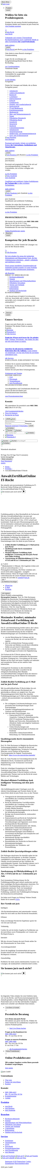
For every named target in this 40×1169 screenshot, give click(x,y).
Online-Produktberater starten (15, 231)
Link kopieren (6, 593)
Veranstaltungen (10, 1142)
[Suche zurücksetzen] (30, 433)
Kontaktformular (10, 1096)
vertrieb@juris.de (23, 578)
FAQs (17, 899)
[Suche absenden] (18, 430)
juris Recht (8, 1106)
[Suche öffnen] (9, 430)
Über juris (8, 1080)
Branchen (5, 1114)
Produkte (5, 1102)
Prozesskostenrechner (12, 1148)
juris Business (9, 1108)
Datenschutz (21, 1161)
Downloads (9, 1146)
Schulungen (9, 1140)
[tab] (20, 683)
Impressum (8, 1161)
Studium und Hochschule (13, 1132)
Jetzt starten (9, 1068)
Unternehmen (9, 1128)
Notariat (8, 1121)
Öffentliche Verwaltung (13, 1124)
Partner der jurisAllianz (13, 1082)
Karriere (8, 1084)
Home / (8, 467)
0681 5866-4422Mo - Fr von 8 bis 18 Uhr (13, 1093)
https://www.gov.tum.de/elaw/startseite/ (22, 755)
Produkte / (8, 469)
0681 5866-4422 (10, 1034)
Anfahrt (7, 1098)
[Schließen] (10, 428)
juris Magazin (9, 1152)
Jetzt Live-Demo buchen (17, 1028)
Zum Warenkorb (6, 461)
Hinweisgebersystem (22, 1163)
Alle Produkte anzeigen (13, 26)
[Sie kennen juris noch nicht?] (24, 491)
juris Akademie (10, 1110)
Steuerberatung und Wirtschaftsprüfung (18, 1122)
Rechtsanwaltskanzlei (12, 1119)
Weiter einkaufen (7, 459)
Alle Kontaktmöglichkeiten (14, 411)
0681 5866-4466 (10, 1041)
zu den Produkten (28, 49)
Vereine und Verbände (12, 1126)
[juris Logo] (5, 4)
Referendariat (9, 1130)
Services (4, 1136)
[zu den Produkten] (10, 49)
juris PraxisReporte (11, 1150)
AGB (15, 1161)
